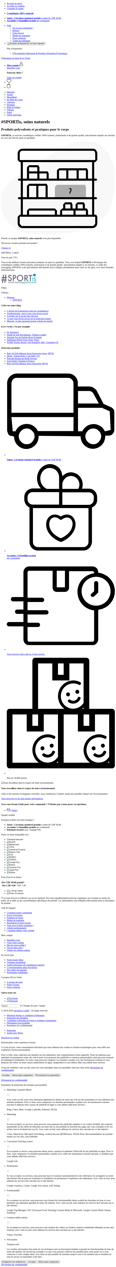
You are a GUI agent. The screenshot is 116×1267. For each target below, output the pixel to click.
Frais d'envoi (18, 33)
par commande (28, 20)
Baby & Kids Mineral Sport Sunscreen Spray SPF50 (30, 353)
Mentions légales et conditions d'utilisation (25, 1015)
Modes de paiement (21, 35)
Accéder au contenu (16, 6)
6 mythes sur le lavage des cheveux (22, 316)
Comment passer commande (19, 913)
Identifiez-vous (13, 68)
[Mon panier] (61, 86)
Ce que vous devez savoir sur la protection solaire (29, 318)
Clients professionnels (16, 928)
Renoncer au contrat (10, 1038)
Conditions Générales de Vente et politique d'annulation (31, 1020)
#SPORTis (17, 300)
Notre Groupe (13, 984)
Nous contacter (19, 38)
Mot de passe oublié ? (16, 945)
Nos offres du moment (17, 970)
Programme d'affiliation (17, 972)
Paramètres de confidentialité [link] (19, 1025)
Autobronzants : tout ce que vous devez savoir (27, 313)
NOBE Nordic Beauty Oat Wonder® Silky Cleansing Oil (32, 342)
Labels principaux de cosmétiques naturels (25, 965)
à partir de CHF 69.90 (34, 18)
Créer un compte (14, 77)
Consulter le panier (15, 8)
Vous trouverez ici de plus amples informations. (22, 798)
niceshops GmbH (21, 1010)
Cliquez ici (6, 248)
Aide (9, 25)
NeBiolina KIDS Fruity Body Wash (23, 340)
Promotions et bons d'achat (19, 923)
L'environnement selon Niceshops (22, 967)
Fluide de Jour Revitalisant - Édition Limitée (26, 335)
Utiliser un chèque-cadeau (18, 950)
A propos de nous (14, 982)
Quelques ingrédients (16, 962)
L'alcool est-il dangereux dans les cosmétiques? (28, 311)
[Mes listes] (9, 82)
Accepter (6, 1075)
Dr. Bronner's (13, 332)
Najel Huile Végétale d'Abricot (21, 361)
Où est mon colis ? (15, 948)
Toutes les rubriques (21, 40)
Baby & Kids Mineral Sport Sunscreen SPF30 (27, 363)
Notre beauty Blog (15, 960)
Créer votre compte (15, 942)
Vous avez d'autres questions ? (20, 925)
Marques (11, 297)
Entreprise (11, 1030)
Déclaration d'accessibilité (18, 1023)
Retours (15, 30)
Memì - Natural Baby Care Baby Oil (23, 356)
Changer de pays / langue (34, 1005)
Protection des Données (17, 1018)
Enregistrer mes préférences (13, 1262)
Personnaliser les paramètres (47, 1075)
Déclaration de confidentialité (14, 1080)
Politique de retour (15, 918)
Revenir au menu (14, 3)
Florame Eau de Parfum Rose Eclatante (24, 337)
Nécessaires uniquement (22, 1075)
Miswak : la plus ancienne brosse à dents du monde (29, 321)
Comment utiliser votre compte (20, 930)
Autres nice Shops (15, 1033)
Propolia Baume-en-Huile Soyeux (22, 358)
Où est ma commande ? (22, 28)
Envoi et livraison (14, 915)
